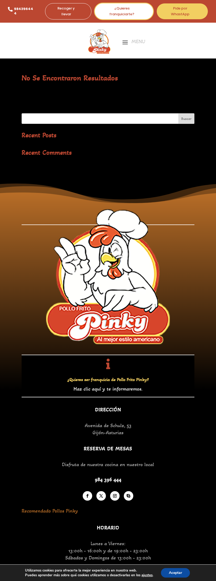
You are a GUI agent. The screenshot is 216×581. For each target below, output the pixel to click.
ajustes (147, 575)
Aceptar (175, 572)
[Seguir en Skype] (128, 496)
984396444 (23, 11)
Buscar (186, 118)
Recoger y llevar (66, 11)
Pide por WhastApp (180, 11)
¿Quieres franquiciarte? (121, 11)
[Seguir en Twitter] (101, 496)
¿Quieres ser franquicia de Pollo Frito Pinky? (108, 379)
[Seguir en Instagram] (115, 496)
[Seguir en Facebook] (87, 496)
